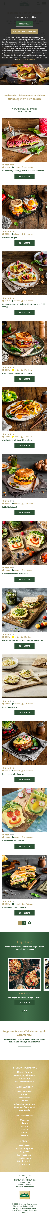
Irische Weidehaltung (24, 1067)
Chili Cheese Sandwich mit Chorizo (17, 373)
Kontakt (24, 1132)
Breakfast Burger (9, 237)
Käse (20, 111)
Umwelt (24, 1100)
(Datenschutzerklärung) (26, 59)
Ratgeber (24, 1151)
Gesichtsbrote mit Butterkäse (15, 573)
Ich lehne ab (24, 24)
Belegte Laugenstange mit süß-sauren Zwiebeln (23, 170)
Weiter (29, 922)
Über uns (24, 1120)
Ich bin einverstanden (24, 31)
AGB (25, 1178)
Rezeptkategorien (24, 1148)
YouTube (24, 1052)
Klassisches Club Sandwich (14, 907)
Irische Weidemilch (24, 1081)
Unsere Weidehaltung (24, 1075)
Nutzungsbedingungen (25, 1180)
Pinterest (31, 1052)
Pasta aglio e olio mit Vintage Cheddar (24, 997)
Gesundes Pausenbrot (24, 1107)
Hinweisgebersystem (25, 1186)
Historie (24, 1123)
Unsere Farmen (24, 1072)
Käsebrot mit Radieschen (13, 774)
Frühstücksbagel (9, 507)
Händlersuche (24, 1158)
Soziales (24, 1094)
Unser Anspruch (24, 1078)
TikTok (37, 1052)
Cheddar (27, 111)
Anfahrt (24, 1135)
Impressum (25, 1182)
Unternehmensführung (25, 1104)
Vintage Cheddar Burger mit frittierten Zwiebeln (26, 1011)
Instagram (12, 1052)
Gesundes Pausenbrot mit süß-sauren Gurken (22, 640)
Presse (24, 1129)
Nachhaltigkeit (24, 1087)
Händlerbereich (24, 1161)
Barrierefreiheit (25, 1184)
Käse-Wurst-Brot (10, 707)
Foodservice (24, 1164)
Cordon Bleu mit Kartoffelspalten (17, 440)
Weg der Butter (24, 1091)
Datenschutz (25, 1176)
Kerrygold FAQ (24, 1155)
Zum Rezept (24, 176)
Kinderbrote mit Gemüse (13, 840)
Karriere (24, 1126)
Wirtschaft (24, 1097)
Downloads (24, 1110)
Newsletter (24, 1145)
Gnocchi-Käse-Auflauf (24, 1011)
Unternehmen (24, 1115)
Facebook (18, 1052)
